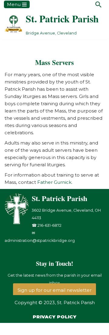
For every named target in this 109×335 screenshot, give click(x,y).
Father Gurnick (54, 182)
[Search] (98, 5)
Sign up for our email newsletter (54, 290)
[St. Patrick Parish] (18, 223)
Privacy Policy (54, 317)
